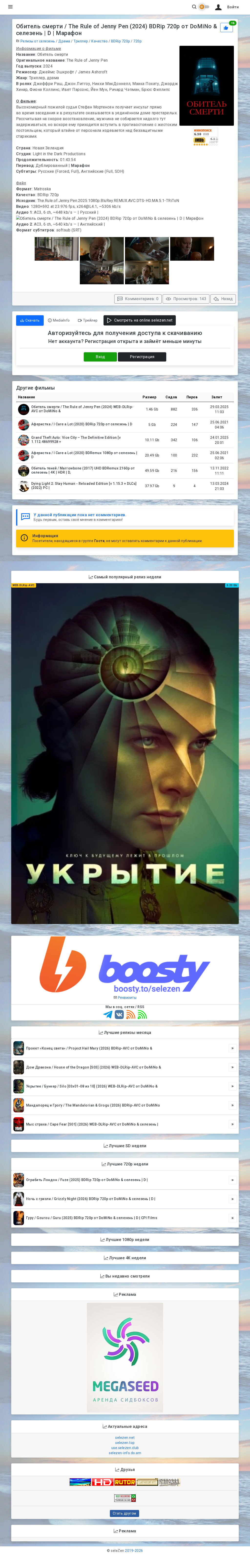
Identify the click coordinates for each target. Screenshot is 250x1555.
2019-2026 (134, 1551)
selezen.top (125, 1443)
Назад (226, 298)
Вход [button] (100, 356)
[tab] (30, 320)
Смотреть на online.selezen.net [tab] (143, 320)
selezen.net (125, 1438)
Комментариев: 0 (141, 298)
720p (137, 41)
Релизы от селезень (38, 41)
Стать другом (124, 1513)
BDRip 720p (120, 41)
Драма (64, 41)
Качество (99, 41)
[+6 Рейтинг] (227, 27)
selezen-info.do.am (125, 1453)
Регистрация (142, 356)
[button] (226, 7)
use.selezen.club (125, 1448)
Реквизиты (126, 998)
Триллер (80, 41)
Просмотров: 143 (189, 298)
